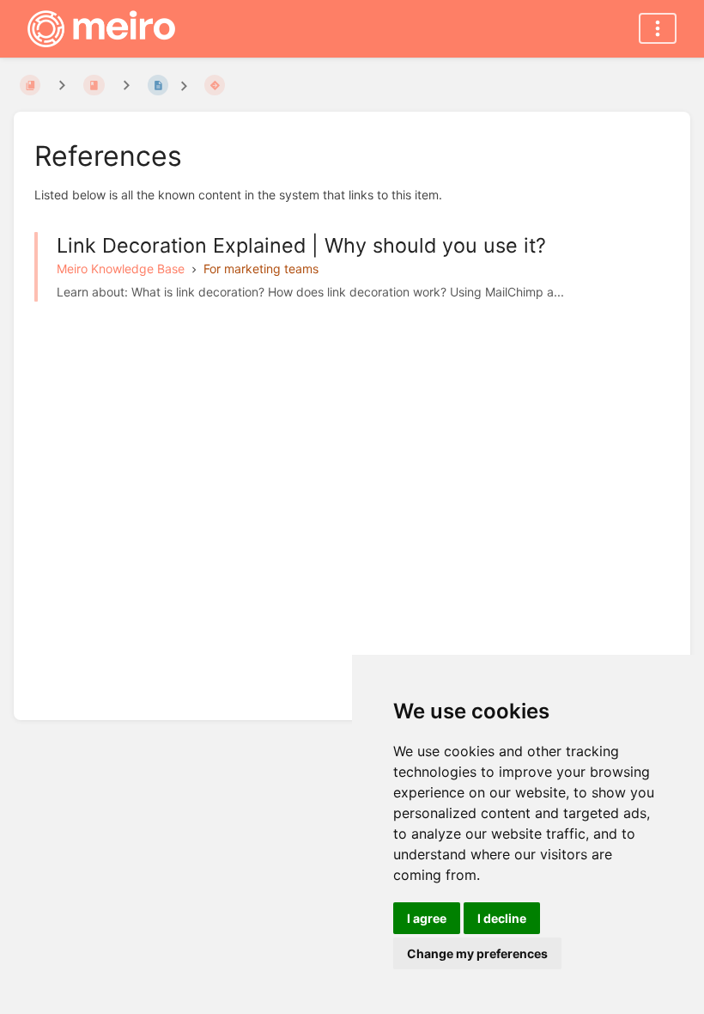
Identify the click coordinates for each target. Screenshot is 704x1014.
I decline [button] (501, 918)
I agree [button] (426, 918)
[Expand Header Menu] (658, 28)
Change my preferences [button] (477, 953)
